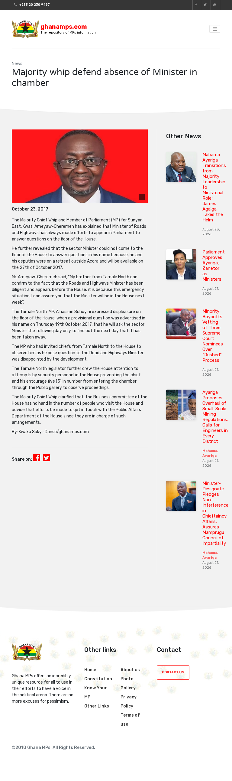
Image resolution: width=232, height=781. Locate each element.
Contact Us (173, 672)
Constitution (98, 678)
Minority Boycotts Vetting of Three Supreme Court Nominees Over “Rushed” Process (212, 336)
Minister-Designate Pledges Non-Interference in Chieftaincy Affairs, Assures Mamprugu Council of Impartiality (215, 513)
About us (130, 669)
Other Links (96, 706)
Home (90, 669)
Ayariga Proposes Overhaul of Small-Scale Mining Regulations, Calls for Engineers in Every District (215, 417)
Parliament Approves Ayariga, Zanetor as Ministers (213, 265)
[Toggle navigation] (214, 29)
